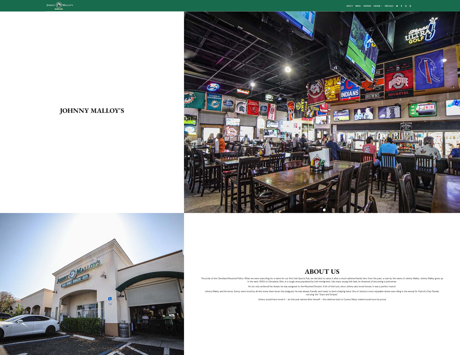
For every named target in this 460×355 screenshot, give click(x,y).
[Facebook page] (401, 6)
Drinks (367, 6)
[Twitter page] (397, 6)
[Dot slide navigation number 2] (324, 210)
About (349, 6)
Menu (358, 6)
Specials (389, 6)
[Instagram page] (406, 6)
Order (377, 6)
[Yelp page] (410, 6)
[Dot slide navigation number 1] (320, 210)
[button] (458, 211)
